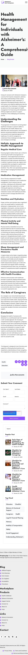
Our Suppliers (5, 578)
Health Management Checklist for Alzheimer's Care (18, 489)
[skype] (25, 364)
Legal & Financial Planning (14, 518)
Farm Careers (5, 576)
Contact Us (5, 604)
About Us (4, 606)
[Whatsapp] (22, 361)
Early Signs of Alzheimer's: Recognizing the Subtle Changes (18, 442)
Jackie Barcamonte (10, 89)
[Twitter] (19, 361)
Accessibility (5, 581)
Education (5, 365)
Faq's (3, 609)
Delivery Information (7, 598)
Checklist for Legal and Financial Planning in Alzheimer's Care (18, 477)
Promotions (5, 584)
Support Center (6, 601)
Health (4, 362)
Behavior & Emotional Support (13, 509)
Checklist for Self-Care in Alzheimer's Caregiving (17, 452)
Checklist (18, 504)
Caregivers (9, 514)
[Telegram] (25, 361)
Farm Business (6, 573)
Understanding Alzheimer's (14, 537)
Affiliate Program (6, 570)
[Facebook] (16, 361)
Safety (8, 529)
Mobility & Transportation (14, 525)
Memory (8, 522)
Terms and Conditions (21, 650)
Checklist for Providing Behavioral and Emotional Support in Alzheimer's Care (18, 464)
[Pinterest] (22, 364)
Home (2, 59)
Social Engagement (12, 533)
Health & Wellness (6, 595)
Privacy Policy (8, 650)
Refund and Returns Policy (20, 653)
